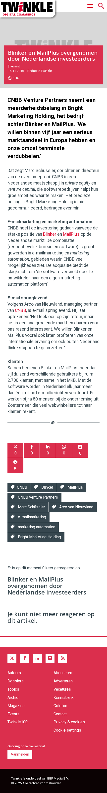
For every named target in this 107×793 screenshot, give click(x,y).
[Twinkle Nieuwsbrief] (50, 658)
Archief (13, 697)
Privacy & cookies (69, 722)
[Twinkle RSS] (62, 658)
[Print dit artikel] (15, 465)
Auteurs (14, 672)
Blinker (49, 234)
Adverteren (63, 681)
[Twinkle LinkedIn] (37, 658)
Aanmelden (20, 754)
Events (13, 714)
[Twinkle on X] (11, 658)
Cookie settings (67, 730)
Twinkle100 (17, 722)
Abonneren (63, 672)
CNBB (20, 310)
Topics (13, 689)
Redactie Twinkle (39, 71)
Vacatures (62, 689)
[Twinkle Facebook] (24, 658)
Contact (60, 714)
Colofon (60, 705)
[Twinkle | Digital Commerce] (27, 8)
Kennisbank (64, 697)
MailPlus (71, 234)
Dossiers (15, 681)
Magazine (16, 705)
